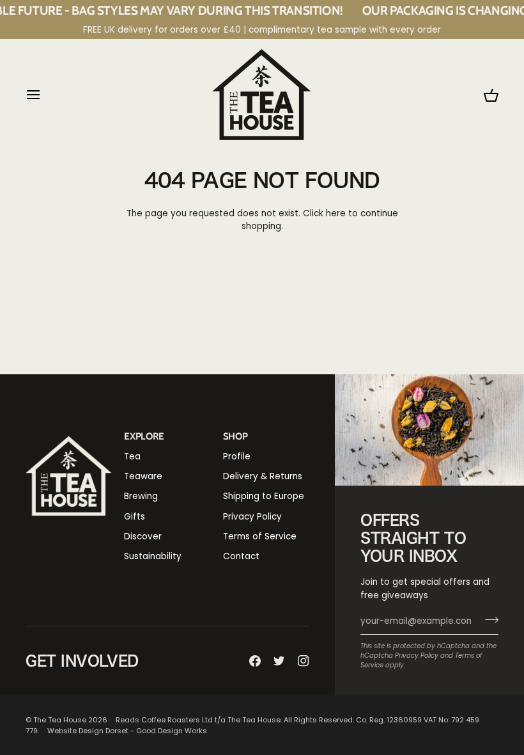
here (336, 213)
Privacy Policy (416, 655)
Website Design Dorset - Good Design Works (127, 731)
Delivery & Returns (262, 476)
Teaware (143, 476)
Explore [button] (144, 436)
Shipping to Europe (263, 496)
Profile (236, 456)
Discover (143, 536)
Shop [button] (235, 436)
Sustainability (152, 556)
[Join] (487, 620)
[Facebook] (255, 661)
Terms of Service (260, 536)
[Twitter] (279, 661)
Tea (132, 456)
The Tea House (59, 720)
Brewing (141, 496)
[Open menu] (45, 94)
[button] (69, 432)
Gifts (134, 517)
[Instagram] (303, 661)
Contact (241, 556)
